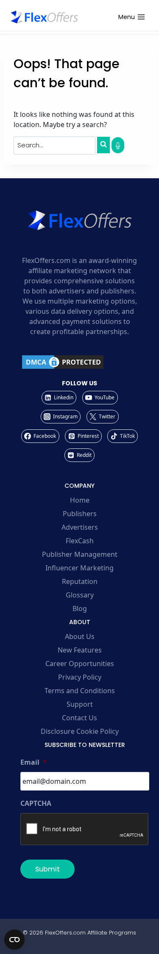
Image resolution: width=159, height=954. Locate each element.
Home (79, 500)
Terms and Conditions (80, 690)
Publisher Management (79, 554)
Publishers (80, 513)
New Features (80, 650)
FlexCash (80, 540)
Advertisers (79, 527)
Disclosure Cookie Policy (80, 731)
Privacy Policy (79, 677)
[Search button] (103, 145)
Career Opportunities (79, 663)
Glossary (80, 595)
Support (80, 704)
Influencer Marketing (79, 567)
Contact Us (79, 717)
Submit (47, 869)
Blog (80, 608)
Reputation (80, 581)
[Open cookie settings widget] (14, 939)
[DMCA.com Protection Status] (79, 362)
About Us (80, 636)
